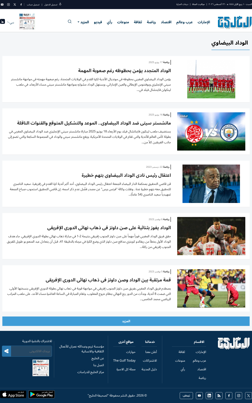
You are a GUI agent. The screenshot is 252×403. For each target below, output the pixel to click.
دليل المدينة (149, 369)
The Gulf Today (124, 360)
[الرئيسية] (234, 348)
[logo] (235, 22)
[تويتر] (14, 4)
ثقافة (138, 22)
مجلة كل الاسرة (126, 369)
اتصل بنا (98, 365)
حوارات (130, 352)
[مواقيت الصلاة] (2, 22)
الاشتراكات (150, 360)
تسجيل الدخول (50, 4)
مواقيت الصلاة (198, 4)
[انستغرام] (8, 4)
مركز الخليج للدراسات (90, 372)
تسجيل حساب (33, 4)
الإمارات (204, 22)
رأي (109, 22)
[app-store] (13, 395)
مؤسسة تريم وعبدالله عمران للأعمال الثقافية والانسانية (81, 349)
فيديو (98, 22)
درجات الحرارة (182, 4)
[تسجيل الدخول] (60, 4)
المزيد (84, 22)
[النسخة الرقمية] (27, 22)
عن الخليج (98, 358)
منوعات (123, 22)
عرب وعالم (184, 22)
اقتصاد (166, 22)
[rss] (219, 395)
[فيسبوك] (21, 4)
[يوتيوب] (2, 4)
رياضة (151, 22)
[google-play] (41, 395)
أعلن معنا (151, 352)
